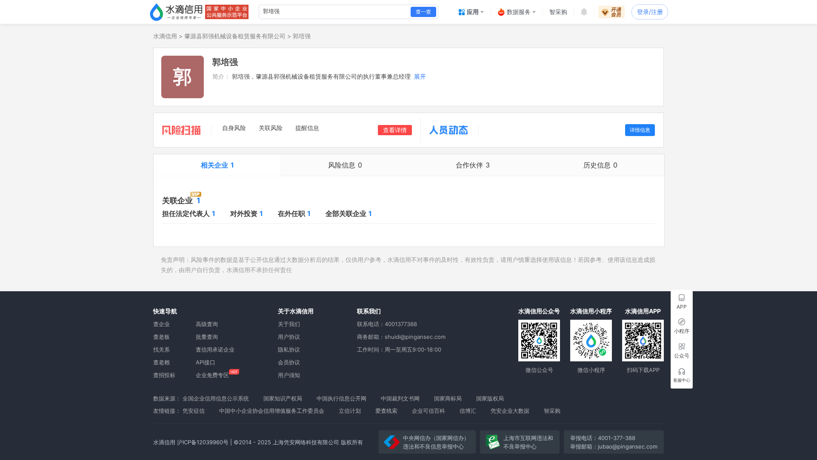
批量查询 (207, 336)
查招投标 (164, 375)
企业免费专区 (212, 375)
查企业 (161, 324)
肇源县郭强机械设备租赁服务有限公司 (235, 36)
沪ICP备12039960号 (203, 442)
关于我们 (289, 324)
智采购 (552, 410)
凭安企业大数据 (510, 410)
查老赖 (161, 362)
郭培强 (302, 36)
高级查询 (207, 324)
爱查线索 (386, 410)
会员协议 (289, 362)
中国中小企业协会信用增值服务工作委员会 (271, 410)
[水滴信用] (176, 12)
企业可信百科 (428, 410)
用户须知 (289, 375)
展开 (420, 76)
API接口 (205, 362)
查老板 (161, 336)
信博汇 (468, 410)
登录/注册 (650, 11)
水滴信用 (165, 36)
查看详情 (395, 129)
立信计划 (350, 410)
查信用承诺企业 (215, 349)
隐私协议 (289, 349)
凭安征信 (194, 410)
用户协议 (289, 336)
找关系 (161, 349)
